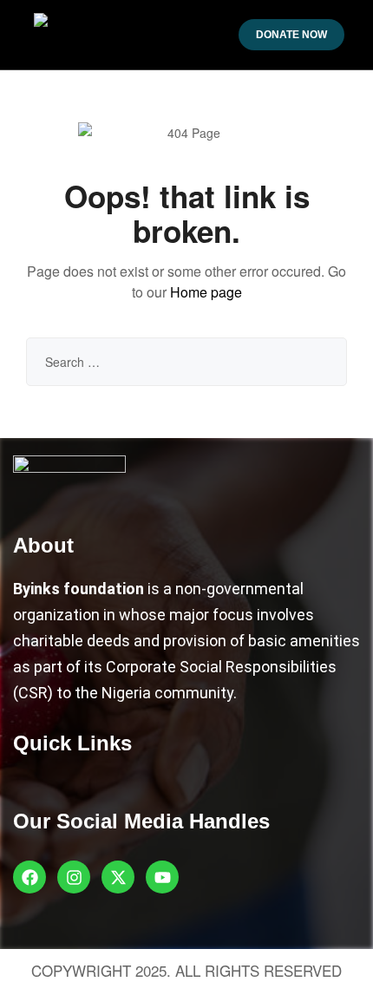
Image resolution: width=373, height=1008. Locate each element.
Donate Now (291, 35)
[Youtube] (162, 877)
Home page (206, 292)
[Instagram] (73, 877)
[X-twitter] (117, 877)
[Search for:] (186, 361)
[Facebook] (29, 877)
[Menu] (19, 35)
